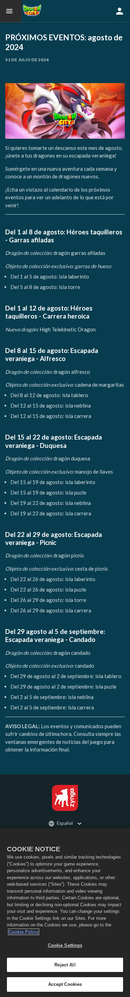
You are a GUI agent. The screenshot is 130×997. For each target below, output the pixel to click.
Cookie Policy (23, 931)
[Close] (121, 838)
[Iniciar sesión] (119, 11)
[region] (65, 912)
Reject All (64, 964)
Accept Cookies (65, 984)
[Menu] (10, 11)
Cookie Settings (65, 945)
